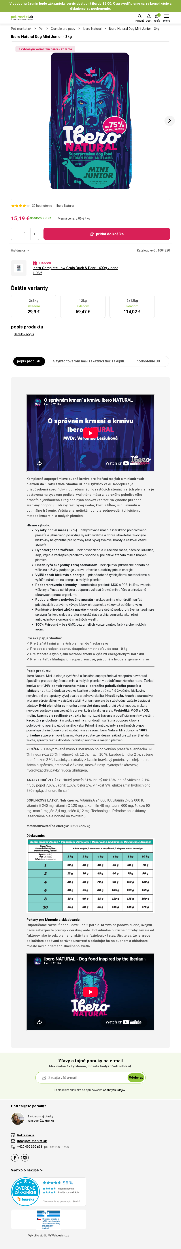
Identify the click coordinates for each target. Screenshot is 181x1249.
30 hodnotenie (42, 205)
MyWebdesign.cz (58, 1235)
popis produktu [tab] (29, 361)
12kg (83, 301)
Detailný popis (24, 334)
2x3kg (33, 301)
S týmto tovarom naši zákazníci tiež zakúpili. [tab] (89, 361)
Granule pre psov (63, 29)
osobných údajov (114, 1090)
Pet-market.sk (21, 29)
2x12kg (132, 301)
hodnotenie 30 (148, 361)
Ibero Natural (92, 29)
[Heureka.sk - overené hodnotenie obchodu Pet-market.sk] (48, 1191)
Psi (41, 29)
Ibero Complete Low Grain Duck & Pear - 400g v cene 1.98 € (75, 270)
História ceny (20, 250)
